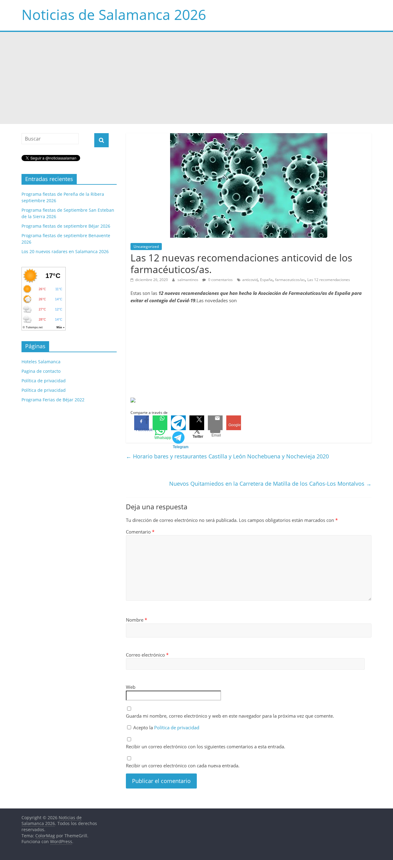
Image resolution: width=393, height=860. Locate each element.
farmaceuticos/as (290, 279)
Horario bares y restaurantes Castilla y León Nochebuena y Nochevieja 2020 (227, 456)
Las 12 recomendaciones (328, 279)
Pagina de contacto (40, 371)
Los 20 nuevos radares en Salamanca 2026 (65, 251)
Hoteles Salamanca (40, 361)
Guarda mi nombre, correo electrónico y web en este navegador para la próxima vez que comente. (230, 716)
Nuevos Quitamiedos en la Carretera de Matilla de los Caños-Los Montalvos (270, 483)
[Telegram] (178, 422)
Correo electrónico (147, 655)
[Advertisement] (196, 78)
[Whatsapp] (160, 422)
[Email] (215, 422)
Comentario (140, 532)
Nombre (136, 620)
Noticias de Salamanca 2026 (113, 14)
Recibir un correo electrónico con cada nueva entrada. (182, 765)
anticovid (250, 279)
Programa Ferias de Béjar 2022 (52, 400)
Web (130, 687)
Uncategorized (146, 246)
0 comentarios (220, 279)
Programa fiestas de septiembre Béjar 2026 (65, 226)
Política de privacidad (176, 727)
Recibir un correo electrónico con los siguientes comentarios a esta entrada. (205, 746)
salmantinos (188, 279)
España (266, 279)
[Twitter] (196, 422)
